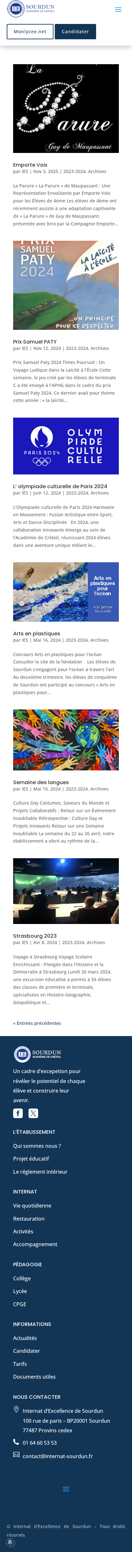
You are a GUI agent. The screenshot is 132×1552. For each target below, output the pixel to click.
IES (25, 171)
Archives (97, 171)
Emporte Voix (30, 165)
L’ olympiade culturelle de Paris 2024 (60, 486)
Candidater (75, 31)
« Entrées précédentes (37, 1023)
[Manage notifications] (10, 1542)
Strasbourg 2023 (35, 936)
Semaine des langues (41, 782)
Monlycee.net (30, 31)
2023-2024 (74, 171)
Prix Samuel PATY (35, 341)
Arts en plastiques (36, 633)
